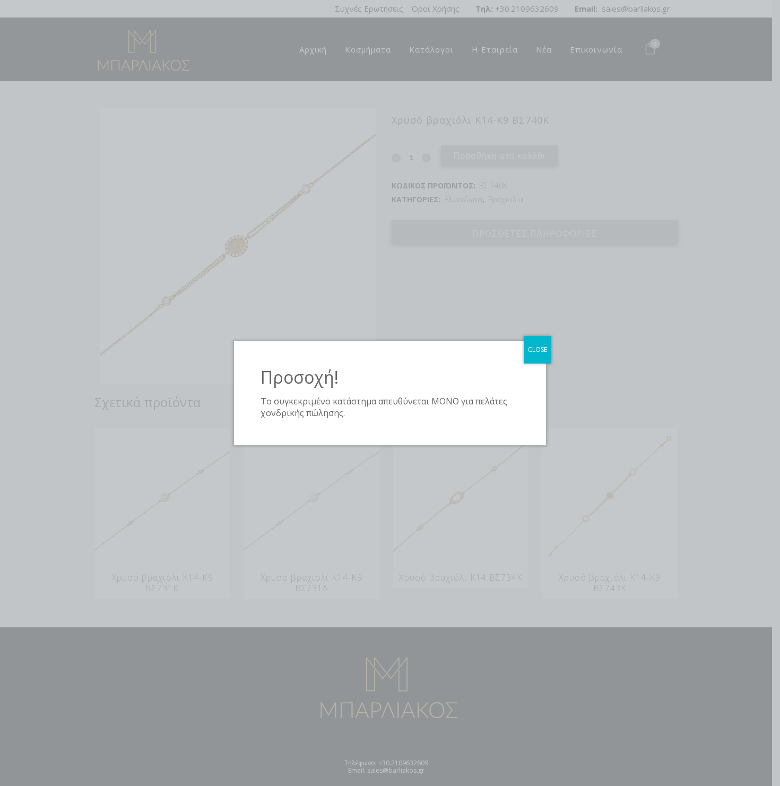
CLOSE (537, 349)
